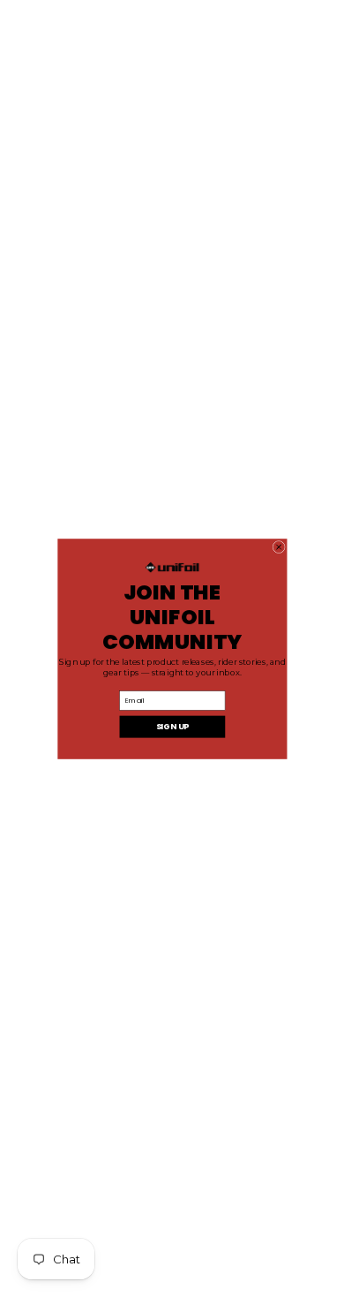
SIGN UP (171, 726)
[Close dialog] (278, 546)
